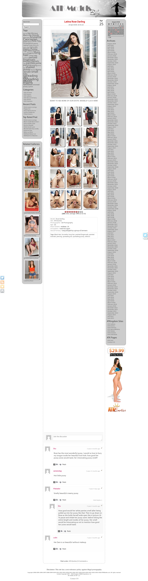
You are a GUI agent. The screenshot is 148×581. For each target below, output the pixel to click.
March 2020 (112, 177)
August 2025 (112, 64)
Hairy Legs (26, 47)
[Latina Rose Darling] (74, 106)
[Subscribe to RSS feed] (2, 282)
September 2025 (113, 63)
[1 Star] (65, 212)
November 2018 (113, 205)
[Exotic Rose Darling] (90, 106)
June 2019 (111, 193)
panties (30, 63)
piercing (27, 65)
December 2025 (113, 57)
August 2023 (112, 106)
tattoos (27, 84)
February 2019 (112, 200)
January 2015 (112, 285)
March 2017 (111, 240)
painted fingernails (30, 58)
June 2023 (111, 110)
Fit (24, 43)
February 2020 (112, 179)
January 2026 (112, 56)
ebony (29, 41)
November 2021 (113, 143)
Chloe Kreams (28, 114)
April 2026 (111, 50)
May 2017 (111, 236)
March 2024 (111, 94)
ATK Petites (27, 99)
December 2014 (112, 287)
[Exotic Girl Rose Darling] (73, 30)
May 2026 (111, 49)
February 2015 (112, 283)
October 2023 (112, 103)
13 (116, 30)
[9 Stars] (80, 212)
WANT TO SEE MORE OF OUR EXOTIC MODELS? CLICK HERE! (74, 101)
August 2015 (112, 273)
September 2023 (113, 104)
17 (109, 32)
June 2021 (111, 151)
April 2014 (111, 301)
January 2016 (112, 264)
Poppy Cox (27, 109)
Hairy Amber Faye (29, 123)
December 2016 (112, 245)
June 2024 (111, 89)
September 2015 (113, 271)
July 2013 (110, 316)
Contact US (111, 342)
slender (27, 71)
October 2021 (112, 144)
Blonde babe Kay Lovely (31, 128)
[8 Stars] (78, 212)
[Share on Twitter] (2, 278)
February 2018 (112, 221)
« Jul (109, 37)
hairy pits (33, 47)
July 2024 (111, 87)
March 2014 (111, 302)
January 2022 (112, 139)
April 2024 (111, 92)
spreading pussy (31, 80)
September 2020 (113, 167)
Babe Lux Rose (28, 132)
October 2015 (112, 269)
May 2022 (111, 132)
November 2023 (113, 101)
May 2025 (111, 70)
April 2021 (111, 155)
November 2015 (113, 268)
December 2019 (112, 182)
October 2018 (112, 207)
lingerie (30, 53)
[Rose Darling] (74, 127)
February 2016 (112, 262)
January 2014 (112, 306)
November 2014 (113, 288)
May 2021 (111, 153)
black (36, 33)
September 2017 (113, 229)
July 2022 (111, 129)
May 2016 (111, 257)
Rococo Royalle (28, 125)
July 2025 (111, 66)
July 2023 (111, 108)
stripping (28, 82)
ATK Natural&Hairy (114, 329)
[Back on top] (2, 291)
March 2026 (111, 52)
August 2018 (112, 210)
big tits (31, 33)
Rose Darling (60, 219)
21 (118, 32)
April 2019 (111, 196)
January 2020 (112, 181)
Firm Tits (36, 41)
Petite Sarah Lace (29, 127)
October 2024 (112, 82)
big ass (25, 33)
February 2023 (112, 116)
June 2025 (111, 68)
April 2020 (111, 176)
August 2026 (112, 43)
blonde (35, 35)
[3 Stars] (69, 212)
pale (24, 63)
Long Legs (33, 55)
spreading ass (30, 76)
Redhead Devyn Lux (30, 134)
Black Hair (27, 35)
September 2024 (113, 83)
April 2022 (111, 134)
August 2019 (112, 189)
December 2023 (113, 99)
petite (38, 63)
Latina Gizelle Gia (29, 112)
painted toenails (31, 61)
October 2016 (112, 248)
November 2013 (113, 309)
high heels (27, 51)
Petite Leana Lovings (30, 107)
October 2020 (112, 165)
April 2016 (111, 259)
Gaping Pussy (27, 45)
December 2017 (112, 224)
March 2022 (111, 136)
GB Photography (67, 223)
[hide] (147, 232)
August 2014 (112, 294)
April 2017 (111, 238)
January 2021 (112, 160)
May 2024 (111, 90)
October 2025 (112, 61)
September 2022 (113, 125)
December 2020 (113, 162)
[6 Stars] (75, 212)
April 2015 (111, 280)
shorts (33, 70)
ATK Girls (110, 340)
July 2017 (110, 233)
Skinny (38, 69)
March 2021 (111, 156)
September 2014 (113, 292)
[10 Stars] (82, 212)
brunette (35, 37)
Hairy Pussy (30, 49)
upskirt (30, 86)
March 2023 (111, 115)
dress (25, 41)
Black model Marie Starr (31, 122)
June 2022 (111, 130)
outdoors (25, 58)
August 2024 (112, 85)
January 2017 (112, 243)
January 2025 (112, 76)
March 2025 (111, 73)
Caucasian (30, 39)
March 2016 (111, 261)
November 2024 (113, 80)
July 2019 (110, 191)
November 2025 (113, 59)
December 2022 (113, 120)
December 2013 (112, 308)
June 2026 (111, 47)
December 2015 (112, 266)
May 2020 (111, 174)
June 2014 (111, 297)
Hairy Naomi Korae (30, 110)
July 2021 (110, 149)
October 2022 (112, 123)
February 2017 (112, 242)
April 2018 (111, 217)
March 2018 (111, 219)
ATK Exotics (27, 94)
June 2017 (111, 235)
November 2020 (113, 163)
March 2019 (111, 198)
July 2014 (110, 295)
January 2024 (112, 97)
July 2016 (110, 254)
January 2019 (112, 202)
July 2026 (111, 45)
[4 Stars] (71, 212)
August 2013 (112, 315)
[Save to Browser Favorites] (2, 286)
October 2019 (112, 186)
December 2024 (113, 78)
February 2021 (112, 158)
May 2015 (111, 278)
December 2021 (112, 141)
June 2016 (111, 255)
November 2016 (113, 247)
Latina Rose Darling (74, 21)
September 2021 (113, 146)
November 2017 (112, 226)
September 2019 (113, 188)
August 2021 (112, 148)
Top (142, 575)
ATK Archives (28, 92)
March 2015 (111, 282)
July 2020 (111, 170)
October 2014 (112, 290)
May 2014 (111, 299)
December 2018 (113, 203)
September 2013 (113, 313)
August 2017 (112, 231)
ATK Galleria (27, 96)
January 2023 (112, 118)
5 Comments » (83, 561)
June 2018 (111, 214)
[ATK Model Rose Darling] (57, 106)
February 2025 (112, 75)
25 (111, 33)
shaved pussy (29, 68)
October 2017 (112, 228)
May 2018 (111, 215)
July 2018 (111, 212)
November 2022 (113, 122)
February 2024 (112, 96)
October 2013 (112, 311)
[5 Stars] (73, 212)
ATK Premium (28, 101)
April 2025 (111, 71)
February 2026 (112, 54)
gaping (35, 43)
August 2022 (112, 127)
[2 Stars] (67, 212)
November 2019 (113, 184)
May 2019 (111, 195)
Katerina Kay (28, 130)
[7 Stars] (76, 212)
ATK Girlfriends (112, 334)
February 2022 (112, 137)
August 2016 (112, 252)
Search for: (26, 22)
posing (34, 65)
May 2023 (111, 111)
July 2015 (110, 275)
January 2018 (112, 222)
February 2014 (112, 304)
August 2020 (112, 169)
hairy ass (36, 45)
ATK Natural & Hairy (30, 98)
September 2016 (113, 250)
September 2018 (113, 209)
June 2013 (111, 318)
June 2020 (111, 172)
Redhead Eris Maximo (30, 135)
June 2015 (111, 276)
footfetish (29, 43)
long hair (72, 234)
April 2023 (111, 113)
